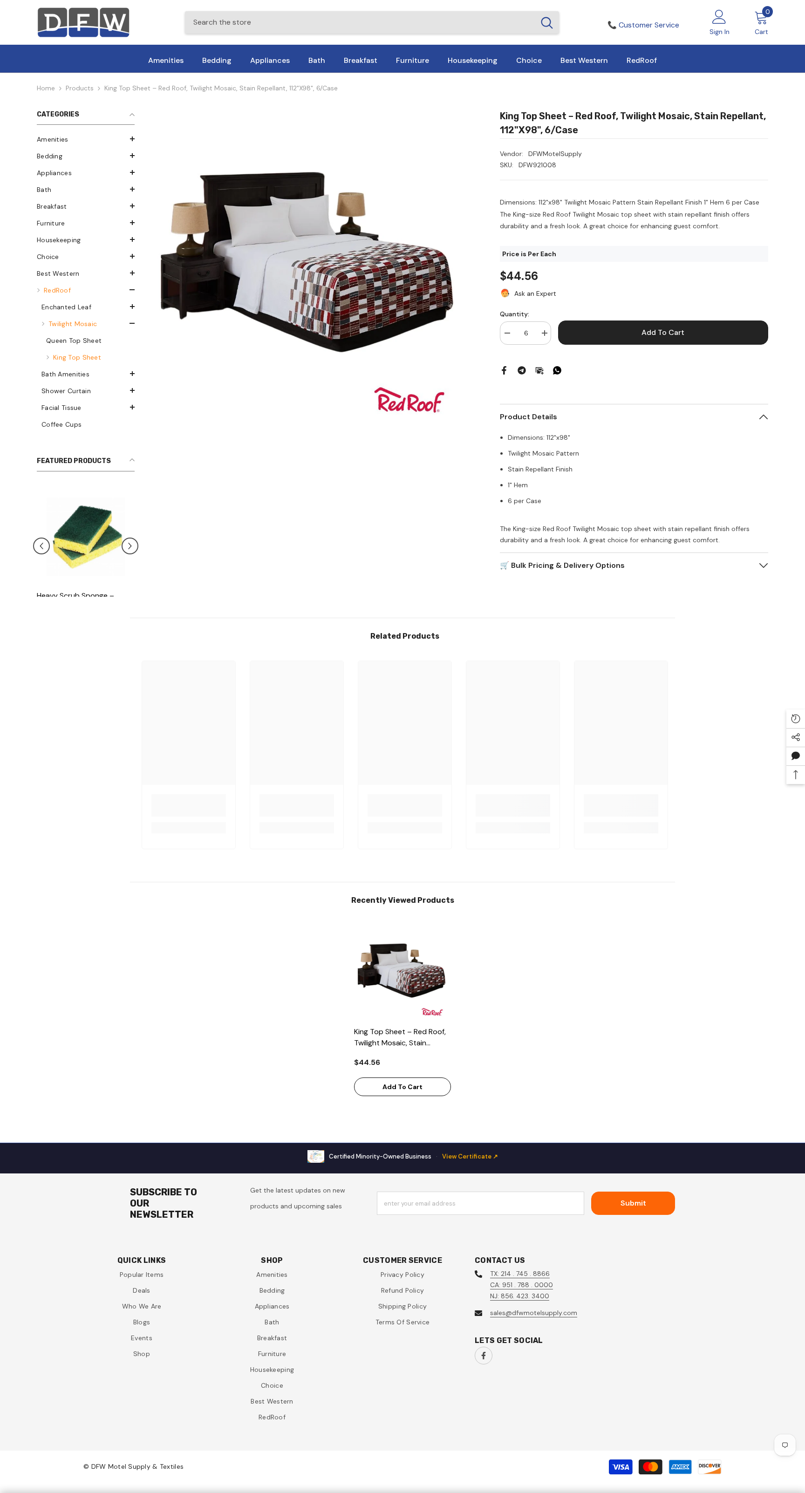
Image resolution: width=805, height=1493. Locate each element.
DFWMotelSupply (555, 154)
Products (80, 88)
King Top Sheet (77, 357)
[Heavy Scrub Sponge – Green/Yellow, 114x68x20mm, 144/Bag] (86, 537)
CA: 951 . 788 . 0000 (521, 1285)
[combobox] (360, 22)
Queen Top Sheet (74, 340)
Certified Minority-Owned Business (413, 1156)
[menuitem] (86, 139)
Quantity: (514, 314)
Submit (633, 1203)
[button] (86, 139)
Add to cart (662, 332)
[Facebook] (504, 370)
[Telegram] (522, 370)
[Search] (372, 22)
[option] (85, 578)
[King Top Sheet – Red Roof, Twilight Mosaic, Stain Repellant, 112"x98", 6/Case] (402, 973)
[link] (188, 805)
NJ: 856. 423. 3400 (519, 1296)
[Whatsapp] (557, 370)
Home (46, 88)
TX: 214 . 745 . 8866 (520, 1273)
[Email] (539, 370)
